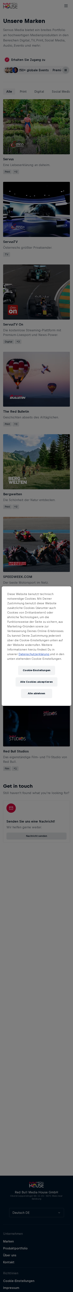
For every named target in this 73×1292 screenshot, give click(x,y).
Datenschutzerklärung (34, 654)
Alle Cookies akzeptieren (36, 681)
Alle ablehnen (36, 693)
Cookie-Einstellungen (36, 670)
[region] (36, 646)
